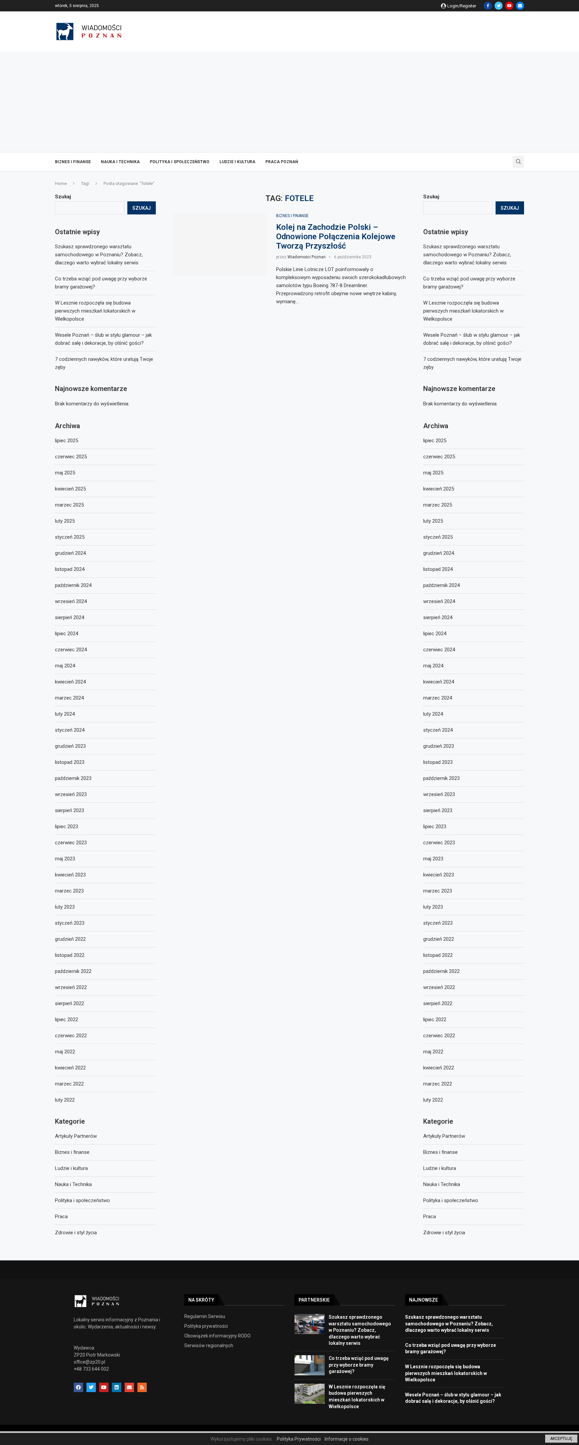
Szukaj (431, 197)
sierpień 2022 (437, 1003)
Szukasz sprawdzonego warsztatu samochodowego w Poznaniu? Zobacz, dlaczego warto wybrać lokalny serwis (467, 255)
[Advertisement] (289, 102)
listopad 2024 (438, 569)
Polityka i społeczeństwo (179, 161)
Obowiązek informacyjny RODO (217, 1335)
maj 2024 (433, 666)
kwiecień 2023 (438, 875)
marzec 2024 (437, 698)
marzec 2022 (437, 1084)
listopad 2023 (438, 762)
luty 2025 (433, 521)
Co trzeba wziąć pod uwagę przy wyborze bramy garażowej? (359, 1365)
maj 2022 (433, 1052)
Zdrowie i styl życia (444, 1233)
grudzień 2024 (438, 553)
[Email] (520, 6)
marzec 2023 (437, 891)
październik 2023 (441, 778)
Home (61, 183)
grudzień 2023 (438, 746)
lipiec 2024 (434, 634)
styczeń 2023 (438, 923)
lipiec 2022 (434, 1019)
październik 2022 (441, 971)
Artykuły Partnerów (444, 1136)
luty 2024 (433, 714)
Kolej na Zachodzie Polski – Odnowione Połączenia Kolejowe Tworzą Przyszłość (335, 236)
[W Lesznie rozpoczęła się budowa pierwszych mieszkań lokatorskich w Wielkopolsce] (310, 1394)
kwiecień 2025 (438, 489)
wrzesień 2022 (439, 987)
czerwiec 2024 (439, 650)
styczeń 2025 (438, 537)
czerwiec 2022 (439, 1036)
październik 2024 (441, 585)
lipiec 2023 (434, 827)
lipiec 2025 (434, 441)
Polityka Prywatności (299, 1439)
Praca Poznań (281, 161)
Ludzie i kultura (237, 161)
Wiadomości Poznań (306, 257)
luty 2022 (433, 1100)
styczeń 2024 (438, 730)
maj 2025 (433, 473)
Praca (429, 1216)
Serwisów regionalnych (208, 1345)
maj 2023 (433, 859)
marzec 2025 (437, 505)
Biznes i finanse (73, 161)
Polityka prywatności (206, 1326)
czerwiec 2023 (439, 843)
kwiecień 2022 (438, 1068)
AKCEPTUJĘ (561, 1438)
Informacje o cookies (347, 1439)
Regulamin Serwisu (204, 1316)
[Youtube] (509, 6)
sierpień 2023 (437, 810)
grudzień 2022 (438, 939)
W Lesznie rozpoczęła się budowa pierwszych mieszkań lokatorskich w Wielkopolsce (463, 311)
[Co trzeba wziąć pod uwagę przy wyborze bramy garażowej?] (310, 1365)
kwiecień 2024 (438, 682)
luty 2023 (433, 907)
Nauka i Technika (120, 161)
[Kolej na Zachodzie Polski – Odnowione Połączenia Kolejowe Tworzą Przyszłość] (219, 244)
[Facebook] (488, 6)
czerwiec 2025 (439, 457)
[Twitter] (499, 6)
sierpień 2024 (437, 617)
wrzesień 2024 (439, 601)
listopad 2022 (438, 955)
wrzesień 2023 (439, 794)
